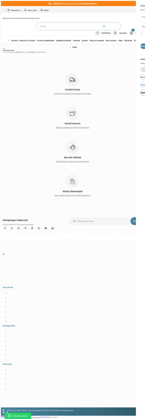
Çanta (9, 346)
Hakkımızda (11, 293)
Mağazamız (11, 298)
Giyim (9, 355)
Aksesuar (10, 331)
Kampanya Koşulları (14, 393)
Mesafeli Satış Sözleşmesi (16, 370)
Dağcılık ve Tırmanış (14, 350)
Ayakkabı (10, 336)
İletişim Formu (12, 307)
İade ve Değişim (13, 389)
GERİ (17, 52)
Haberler (10, 321)
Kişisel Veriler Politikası (15, 384)
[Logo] (21, 18)
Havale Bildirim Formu (15, 312)
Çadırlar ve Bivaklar (14, 341)
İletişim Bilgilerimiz (14, 302)
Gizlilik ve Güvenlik (14, 374)
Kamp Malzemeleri (14, 360)
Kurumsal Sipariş (13, 317)
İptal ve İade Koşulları (15, 379)
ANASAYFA (32, 52)
